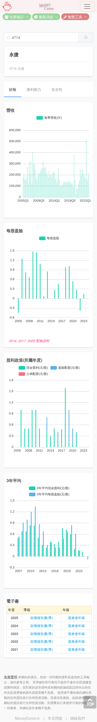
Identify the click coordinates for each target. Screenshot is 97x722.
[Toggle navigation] (87, 6)
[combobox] (48, 37)
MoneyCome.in (27, 718)
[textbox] (41, 37)
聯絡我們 (77, 718)
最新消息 (45, 16)
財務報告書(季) (42, 617)
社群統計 (16, 16)
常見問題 (55, 718)
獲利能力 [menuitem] (34, 89)
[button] (17, 16)
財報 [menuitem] (12, 89)
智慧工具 (74, 16)
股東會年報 (76, 617)
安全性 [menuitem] (56, 89)
